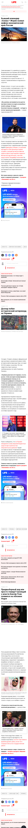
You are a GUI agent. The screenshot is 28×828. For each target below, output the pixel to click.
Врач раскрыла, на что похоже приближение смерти (13, 300)
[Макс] (6, 255)
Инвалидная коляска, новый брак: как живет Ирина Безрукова (13, 291)
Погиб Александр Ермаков (8, 582)
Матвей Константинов (7, 788)
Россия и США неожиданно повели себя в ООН (13, 296)
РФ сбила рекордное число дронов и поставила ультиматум (14, 567)
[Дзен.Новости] (2, 255)
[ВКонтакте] (12, 255)
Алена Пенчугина (6, 220)
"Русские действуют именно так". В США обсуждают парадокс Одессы (12, 286)
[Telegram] (9, 255)
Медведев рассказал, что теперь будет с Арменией (12, 276)
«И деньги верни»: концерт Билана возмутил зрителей (13, 572)
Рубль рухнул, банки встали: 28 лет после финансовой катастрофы (12, 577)
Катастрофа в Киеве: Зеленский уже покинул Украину (13, 281)
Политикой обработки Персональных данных (10, 6)
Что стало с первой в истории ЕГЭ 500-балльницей (11, 558)
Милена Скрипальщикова (8, 502)
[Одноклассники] (16, 255)
